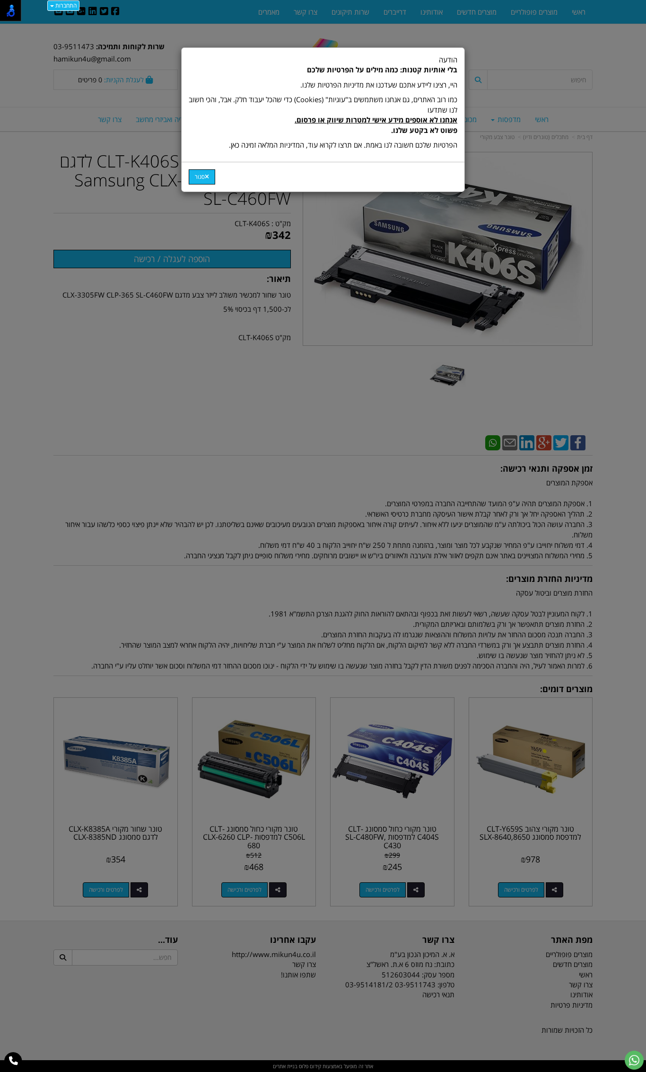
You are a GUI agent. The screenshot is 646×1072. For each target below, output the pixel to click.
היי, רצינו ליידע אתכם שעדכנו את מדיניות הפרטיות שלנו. (378, 84)
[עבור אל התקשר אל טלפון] (13, 1061)
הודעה (323, 102)
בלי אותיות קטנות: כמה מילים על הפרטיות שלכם (382, 69)
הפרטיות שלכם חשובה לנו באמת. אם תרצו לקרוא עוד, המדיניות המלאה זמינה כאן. (343, 144)
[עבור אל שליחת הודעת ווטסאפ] (634, 1060)
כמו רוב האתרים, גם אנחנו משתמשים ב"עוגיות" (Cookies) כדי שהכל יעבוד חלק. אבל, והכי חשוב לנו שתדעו (323, 114)
